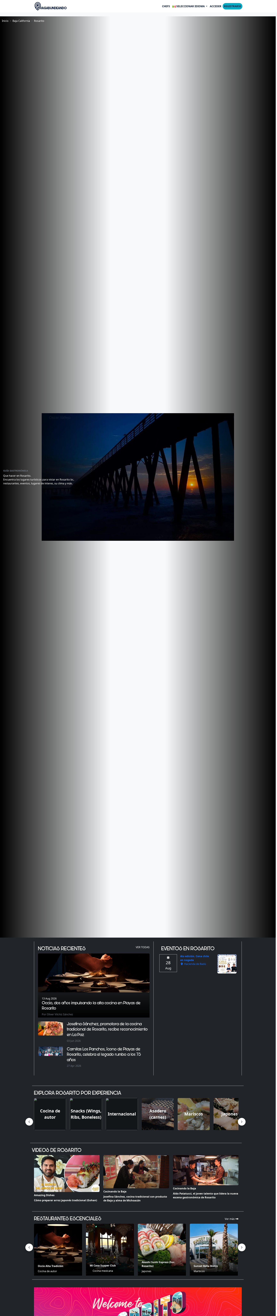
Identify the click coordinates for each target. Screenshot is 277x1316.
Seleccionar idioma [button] (190, 6)
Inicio (5, 21)
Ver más (230, 1219)
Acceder (215, 6)
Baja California (21, 21)
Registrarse (232, 6)
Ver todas (143, 947)
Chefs (166, 6)
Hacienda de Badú (194, 964)
